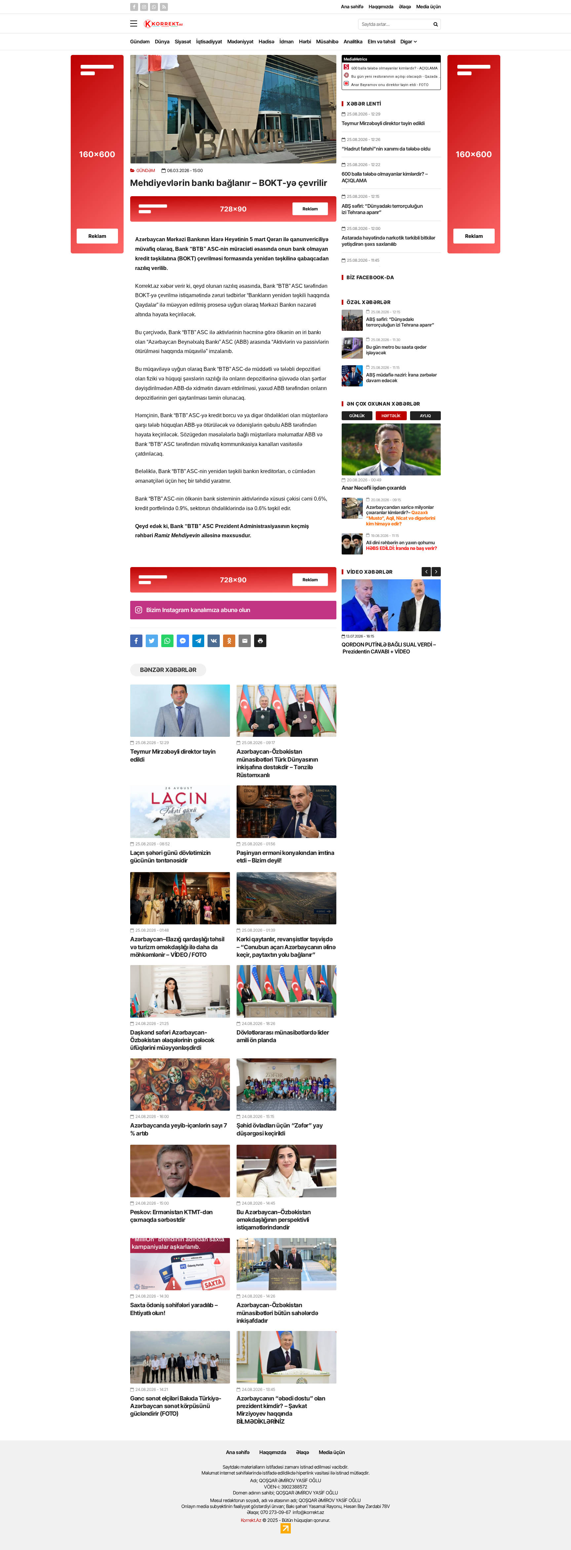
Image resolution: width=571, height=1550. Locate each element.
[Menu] (136, 24)
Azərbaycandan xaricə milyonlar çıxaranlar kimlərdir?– (400, 515)
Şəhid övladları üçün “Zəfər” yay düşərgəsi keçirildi (280, 1129)
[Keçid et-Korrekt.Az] (163, 24)
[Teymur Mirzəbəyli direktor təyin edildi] (180, 711)
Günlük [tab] (357, 415)
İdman (287, 41)
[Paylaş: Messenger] (183, 641)
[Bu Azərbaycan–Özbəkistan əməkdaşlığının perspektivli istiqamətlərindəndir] (286, 1171)
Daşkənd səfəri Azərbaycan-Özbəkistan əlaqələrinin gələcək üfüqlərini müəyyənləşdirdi (172, 1040)
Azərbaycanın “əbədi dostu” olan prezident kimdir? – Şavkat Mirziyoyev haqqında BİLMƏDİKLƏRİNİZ (281, 1410)
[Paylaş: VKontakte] (214, 641)
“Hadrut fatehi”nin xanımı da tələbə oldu (386, 149)
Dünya (162, 41)
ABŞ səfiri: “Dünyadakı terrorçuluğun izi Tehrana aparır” (382, 209)
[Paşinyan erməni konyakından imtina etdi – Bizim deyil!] (286, 811)
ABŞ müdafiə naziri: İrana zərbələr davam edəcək (401, 377)
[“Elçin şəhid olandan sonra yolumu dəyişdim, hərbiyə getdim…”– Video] (391, 605)
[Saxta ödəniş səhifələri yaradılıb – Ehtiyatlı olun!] (180, 1264)
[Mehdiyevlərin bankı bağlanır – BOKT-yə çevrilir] (233, 109)
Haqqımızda (272, 1452)
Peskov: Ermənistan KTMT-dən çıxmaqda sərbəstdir (171, 1216)
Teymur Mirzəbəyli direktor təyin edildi (172, 755)
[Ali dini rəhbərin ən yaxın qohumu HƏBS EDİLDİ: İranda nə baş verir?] (352, 543)
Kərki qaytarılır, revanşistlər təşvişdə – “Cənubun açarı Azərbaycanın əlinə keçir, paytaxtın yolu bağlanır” (286, 947)
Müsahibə (327, 41)
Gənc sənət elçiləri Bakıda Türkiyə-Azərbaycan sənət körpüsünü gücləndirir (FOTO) (175, 1406)
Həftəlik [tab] (391, 415)
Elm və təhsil (381, 41)
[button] (260, 641)
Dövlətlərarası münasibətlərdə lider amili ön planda (283, 1036)
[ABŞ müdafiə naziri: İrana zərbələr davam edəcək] (352, 375)
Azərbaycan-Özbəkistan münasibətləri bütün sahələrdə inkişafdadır (277, 1313)
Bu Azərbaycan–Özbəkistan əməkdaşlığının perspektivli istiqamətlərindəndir (274, 1220)
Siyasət (183, 41)
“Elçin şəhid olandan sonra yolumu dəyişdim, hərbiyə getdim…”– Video (384, 648)
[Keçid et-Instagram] (144, 7)
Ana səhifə (237, 1452)
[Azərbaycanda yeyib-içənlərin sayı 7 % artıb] (180, 1084)
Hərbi (305, 41)
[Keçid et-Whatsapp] (154, 7)
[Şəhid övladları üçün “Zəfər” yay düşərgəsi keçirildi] (286, 1084)
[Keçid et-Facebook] (134, 7)
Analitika (353, 41)
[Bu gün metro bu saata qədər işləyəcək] (352, 348)
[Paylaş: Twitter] (152, 641)
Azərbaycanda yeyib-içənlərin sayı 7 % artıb (178, 1129)
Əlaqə (302, 1452)
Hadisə (266, 41)
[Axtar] (435, 24)
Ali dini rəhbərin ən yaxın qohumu (401, 545)
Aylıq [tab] (425, 415)
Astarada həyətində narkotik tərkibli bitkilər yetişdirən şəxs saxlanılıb (388, 241)
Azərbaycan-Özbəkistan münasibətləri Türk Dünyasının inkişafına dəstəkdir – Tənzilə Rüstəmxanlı (277, 763)
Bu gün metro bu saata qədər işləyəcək (396, 349)
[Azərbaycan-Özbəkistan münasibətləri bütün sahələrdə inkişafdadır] (286, 1264)
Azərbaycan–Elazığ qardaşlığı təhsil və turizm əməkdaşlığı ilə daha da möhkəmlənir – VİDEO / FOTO (177, 947)
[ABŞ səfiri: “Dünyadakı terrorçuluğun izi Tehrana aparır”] (352, 320)
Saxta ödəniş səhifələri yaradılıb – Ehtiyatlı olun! (174, 1309)
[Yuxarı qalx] (552, 1531)
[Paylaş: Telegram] (198, 641)
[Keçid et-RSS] (164, 7)
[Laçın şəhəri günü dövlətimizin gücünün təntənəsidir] (180, 811)
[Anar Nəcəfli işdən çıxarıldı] (391, 449)
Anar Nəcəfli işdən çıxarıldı (374, 487)
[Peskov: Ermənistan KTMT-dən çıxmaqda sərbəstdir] (180, 1171)
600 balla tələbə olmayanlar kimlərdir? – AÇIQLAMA (385, 177)
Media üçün (332, 1452)
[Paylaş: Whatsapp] (167, 641)
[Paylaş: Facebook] (136, 641)
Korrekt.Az (251, 1520)
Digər (406, 41)
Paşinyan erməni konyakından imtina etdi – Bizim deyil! (285, 856)
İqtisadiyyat (209, 41)
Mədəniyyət (240, 41)
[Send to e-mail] (245, 641)
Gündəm (140, 41)
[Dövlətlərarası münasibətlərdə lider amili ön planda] (286, 991)
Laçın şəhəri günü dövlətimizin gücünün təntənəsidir (170, 856)
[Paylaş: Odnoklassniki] (229, 641)
